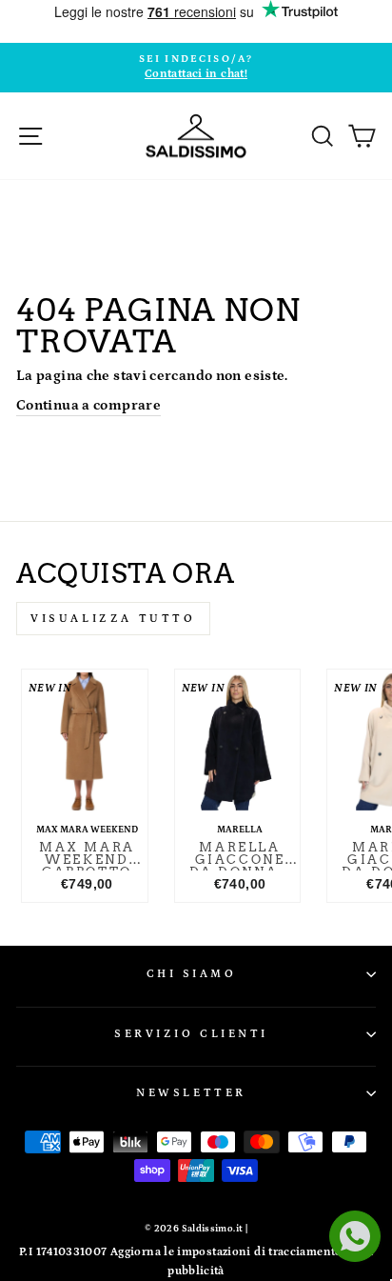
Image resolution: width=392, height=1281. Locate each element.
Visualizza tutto (113, 618)
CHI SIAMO (192, 974)
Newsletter (190, 1093)
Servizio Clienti (191, 1034)
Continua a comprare (88, 405)
